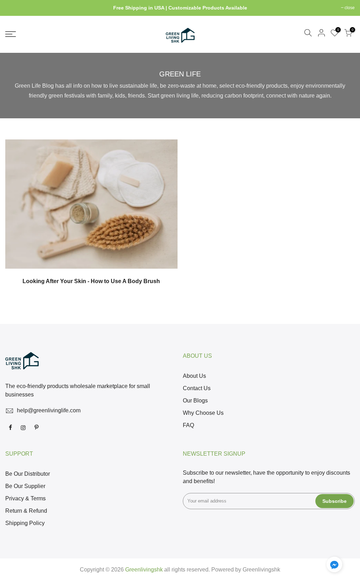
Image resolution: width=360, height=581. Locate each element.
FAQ (188, 425)
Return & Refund (26, 511)
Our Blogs (195, 401)
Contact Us (197, 388)
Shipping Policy (25, 523)
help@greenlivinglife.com (49, 410)
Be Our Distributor (27, 474)
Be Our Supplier (25, 486)
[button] (334, 566)
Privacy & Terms (25, 498)
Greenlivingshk (261, 570)
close (14, 7)
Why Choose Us (203, 413)
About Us (194, 376)
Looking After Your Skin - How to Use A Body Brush (91, 281)
